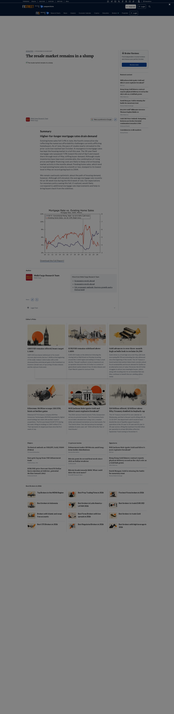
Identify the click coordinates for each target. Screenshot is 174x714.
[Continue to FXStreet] (170, 4)
